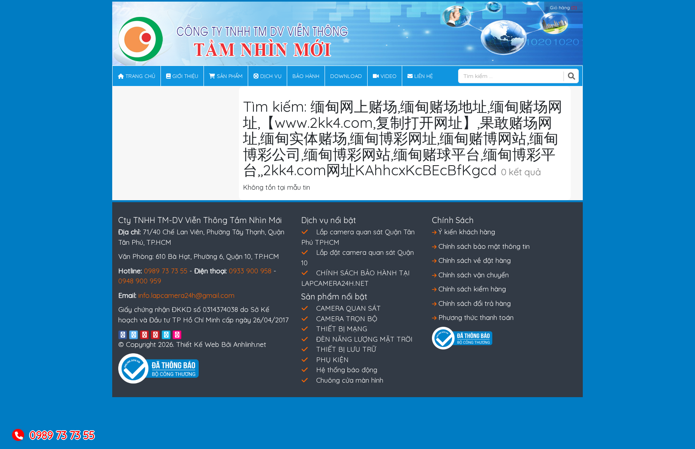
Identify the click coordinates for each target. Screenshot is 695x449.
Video (388, 76)
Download (346, 76)
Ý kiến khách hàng (465, 232)
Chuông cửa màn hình (349, 380)
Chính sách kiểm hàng (471, 289)
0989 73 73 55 (165, 271)
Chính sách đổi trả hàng (473, 303)
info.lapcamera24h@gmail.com (186, 295)
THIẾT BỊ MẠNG (341, 328)
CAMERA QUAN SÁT (348, 308)
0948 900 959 (139, 281)
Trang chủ (139, 76)
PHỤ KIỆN (332, 359)
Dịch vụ (270, 76)
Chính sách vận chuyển (472, 275)
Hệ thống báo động (346, 369)
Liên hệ (423, 76)
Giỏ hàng (563, 7)
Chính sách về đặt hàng (473, 260)
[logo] (233, 38)
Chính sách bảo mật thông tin (483, 246)
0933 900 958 (250, 271)
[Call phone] (18, 435)
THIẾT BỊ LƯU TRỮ (346, 349)
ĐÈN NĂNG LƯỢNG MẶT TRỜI (364, 339)
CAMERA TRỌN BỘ (346, 318)
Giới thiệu (184, 76)
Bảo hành (305, 76)
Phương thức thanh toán (475, 317)
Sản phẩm (229, 76)
